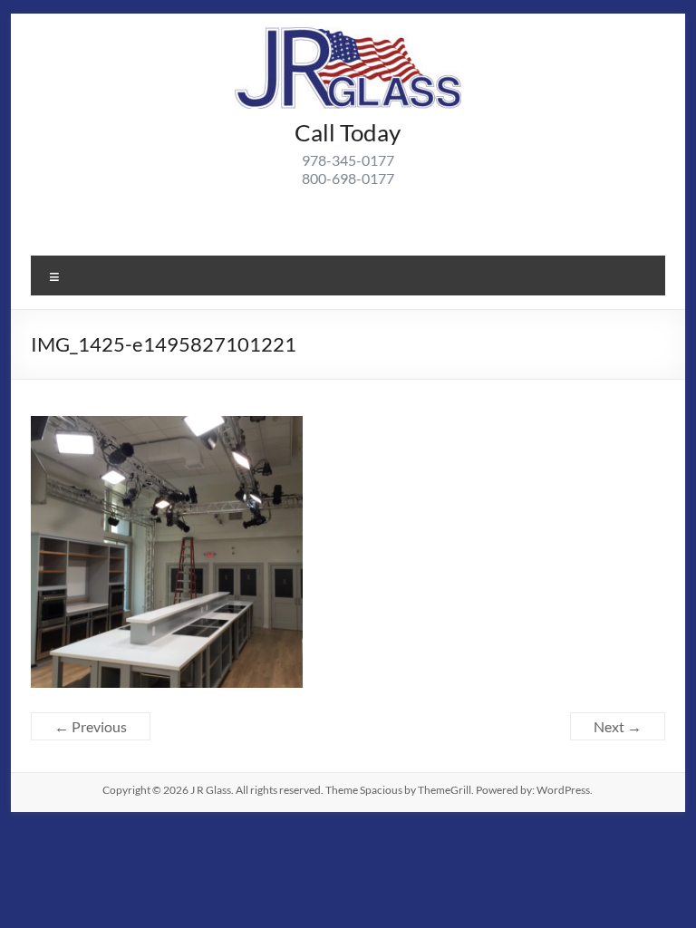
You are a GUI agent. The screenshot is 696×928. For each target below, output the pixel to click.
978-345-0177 (348, 160)
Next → (618, 726)
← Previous (90, 726)
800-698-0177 (348, 178)
